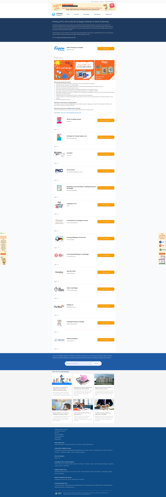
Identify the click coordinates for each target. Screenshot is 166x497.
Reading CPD (75, 479)
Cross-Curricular (73, 471)
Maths (62, 444)
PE (62, 465)
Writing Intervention (98, 450)
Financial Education (85, 471)
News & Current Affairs (95, 471)
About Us (102, 1)
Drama (72, 452)
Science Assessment (89, 485)
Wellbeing (61, 473)
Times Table (78, 444)
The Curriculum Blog (59, 436)
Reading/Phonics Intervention (82, 450)
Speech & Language (80, 452)
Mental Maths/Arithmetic (87, 444)
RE (59, 458)
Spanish (75, 463)
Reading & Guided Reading (69, 450)
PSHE (65, 465)
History (56, 465)
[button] (68, 14)
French (56, 463)
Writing (104, 450)
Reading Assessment (79, 485)
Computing (86, 463)
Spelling (68, 452)
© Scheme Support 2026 (68, 492)
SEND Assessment (99, 485)
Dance (95, 463)
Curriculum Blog (64, 371)
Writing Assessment (70, 487)
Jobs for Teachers (95, 1)
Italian (67, 463)
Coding (92, 463)
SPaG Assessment (108, 485)
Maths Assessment (69, 485)
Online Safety (105, 471)
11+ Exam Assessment (59, 485)
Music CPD (65, 479)
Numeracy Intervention (70, 444)
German (60, 463)
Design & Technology (102, 463)
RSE (68, 465)
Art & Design (81, 463)
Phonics (91, 450)
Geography (110, 463)
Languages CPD (58, 479)
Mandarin (71, 463)
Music (60, 465)
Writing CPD (81, 479)
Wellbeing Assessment (60, 487)
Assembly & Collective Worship (62, 471)
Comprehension (58, 450)
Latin (64, 463)
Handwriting (63, 452)
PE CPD (69, 479)
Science (56, 458)
